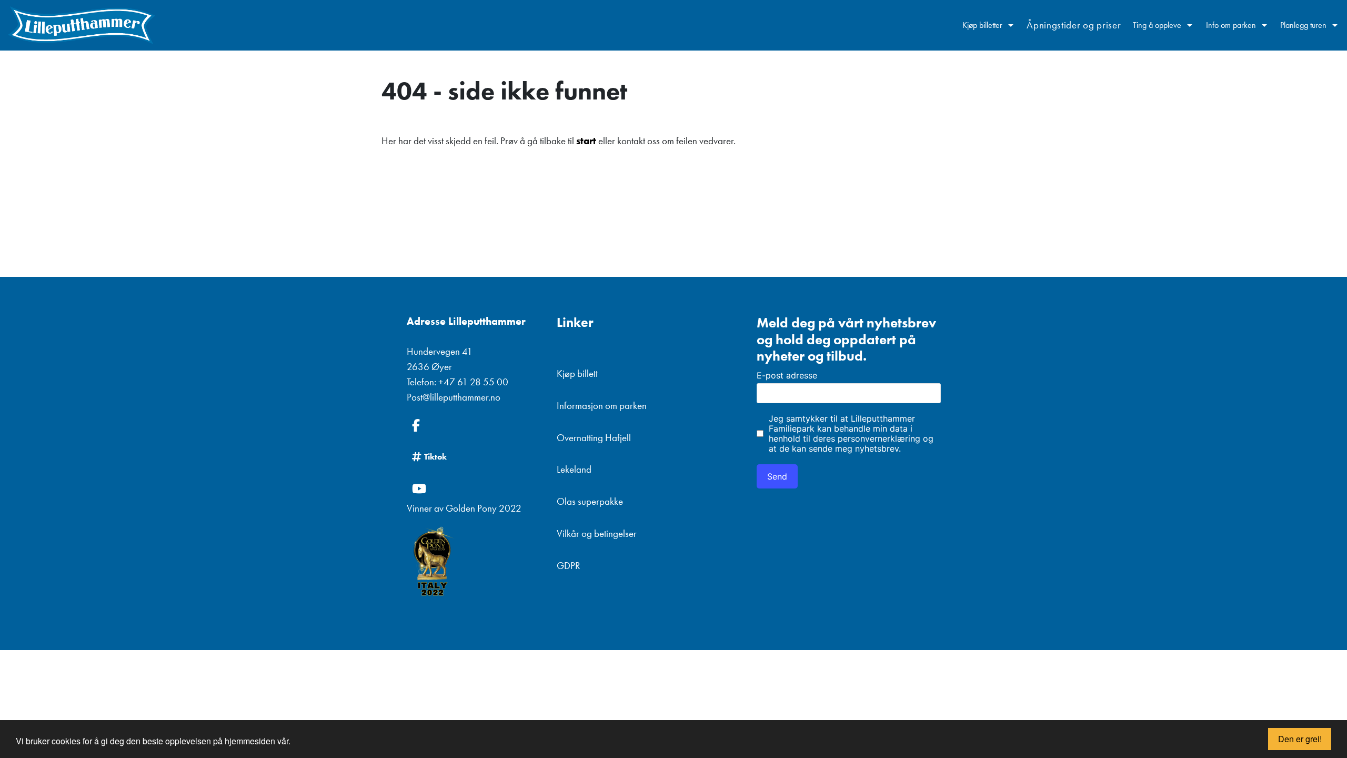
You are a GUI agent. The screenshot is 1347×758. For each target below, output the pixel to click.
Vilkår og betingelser (597, 533)
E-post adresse (787, 375)
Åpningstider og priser (1074, 25)
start (586, 140)
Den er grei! (1300, 739)
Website (764, 296)
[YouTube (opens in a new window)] (474, 488)
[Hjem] (81, 25)
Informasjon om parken (602, 405)
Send (777, 476)
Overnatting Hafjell (594, 437)
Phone (761, 296)
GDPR (568, 565)
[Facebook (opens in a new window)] (474, 425)
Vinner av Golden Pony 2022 (464, 508)
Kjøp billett (577, 373)
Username (769, 296)
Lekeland (574, 469)
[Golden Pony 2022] (474, 562)
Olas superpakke (590, 501)
